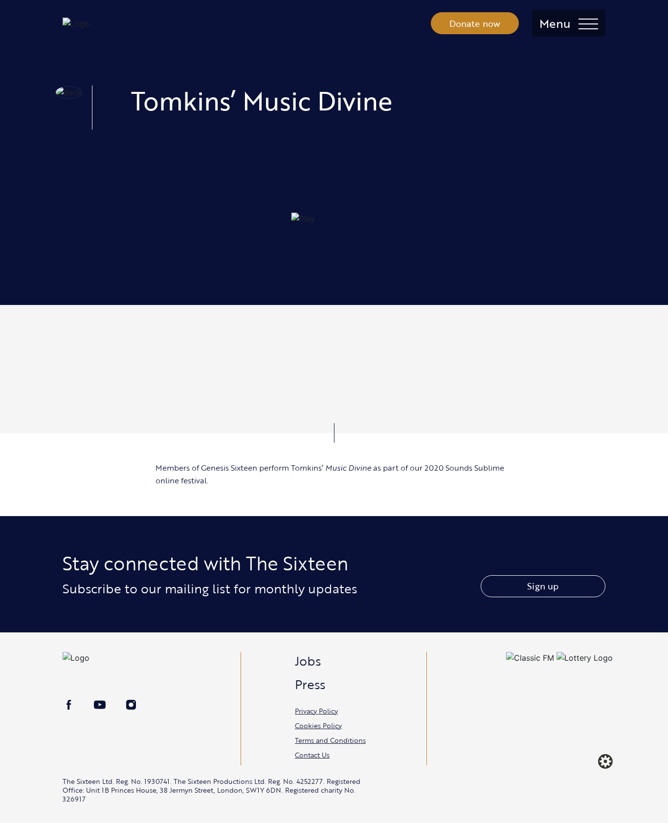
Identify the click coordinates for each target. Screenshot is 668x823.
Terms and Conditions (330, 740)
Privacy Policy (316, 711)
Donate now (475, 23)
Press (310, 684)
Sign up (542, 586)
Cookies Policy (318, 725)
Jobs (308, 660)
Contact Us (312, 755)
